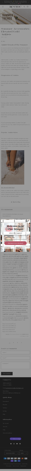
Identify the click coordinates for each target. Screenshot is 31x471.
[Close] (28, 221)
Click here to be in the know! (15, 243)
